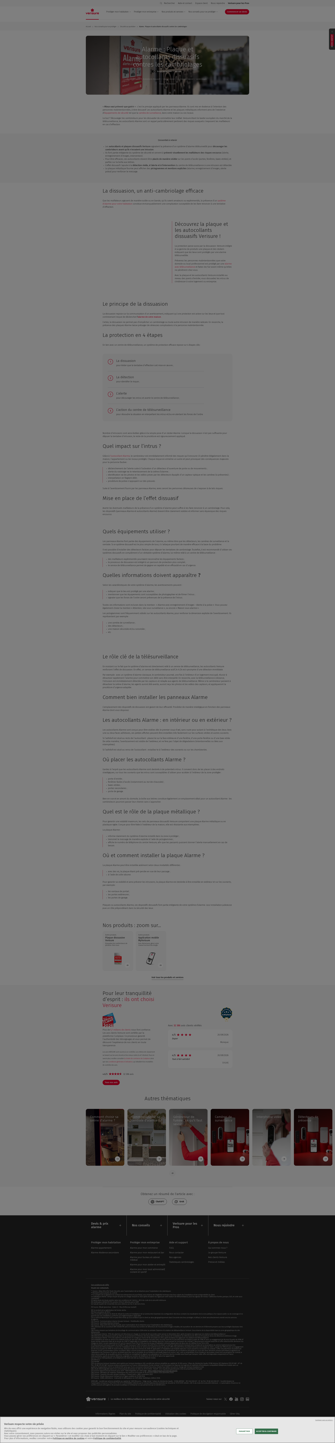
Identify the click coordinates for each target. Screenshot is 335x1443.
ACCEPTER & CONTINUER (266, 1431)
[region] (167, 1430)
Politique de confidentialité (107, 1438)
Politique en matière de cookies (68, 1438)
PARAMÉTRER (244, 1431)
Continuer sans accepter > (324, 1420)
